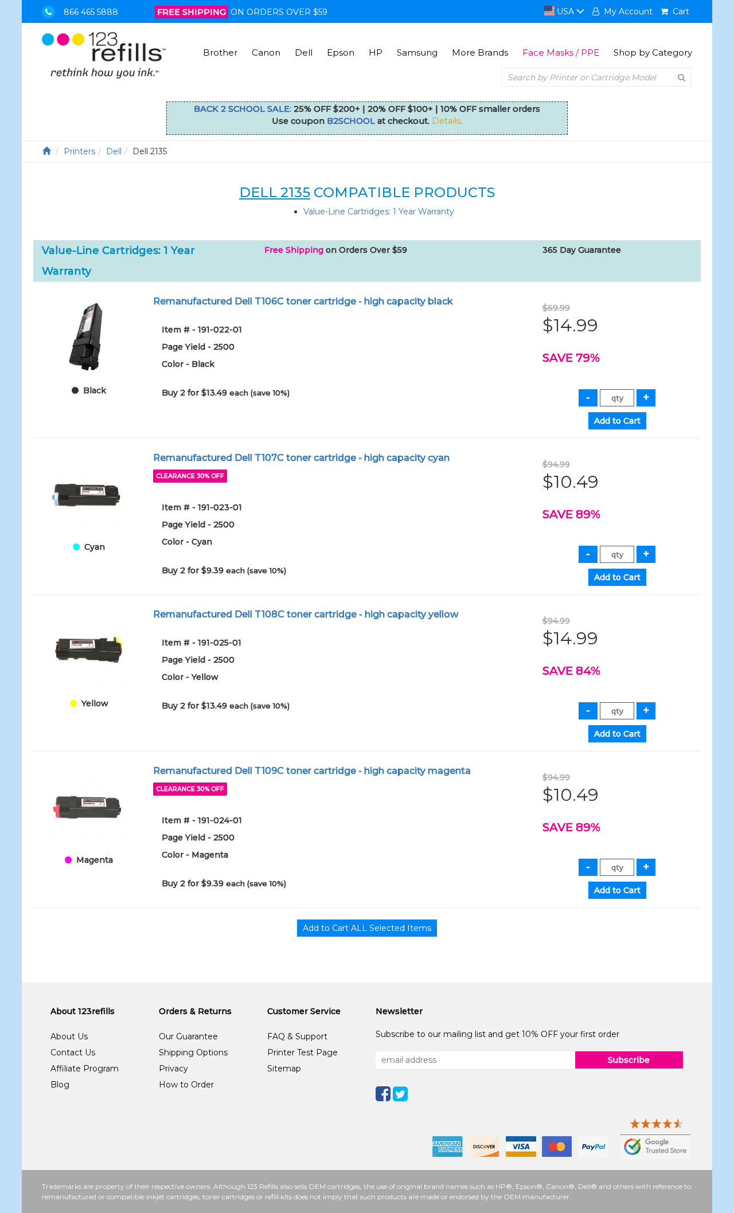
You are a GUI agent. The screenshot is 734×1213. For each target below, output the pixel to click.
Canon (266, 52)
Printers (79, 151)
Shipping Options (193, 1052)
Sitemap (284, 1068)
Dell (304, 52)
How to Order (186, 1084)
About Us (69, 1036)
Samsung (417, 52)
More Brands (480, 52)
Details (446, 121)
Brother (220, 52)
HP (375, 52)
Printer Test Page (302, 1052)
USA (565, 11)
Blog (59, 1084)
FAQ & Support (297, 1036)
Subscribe (629, 1060)
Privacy (173, 1068)
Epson (340, 52)
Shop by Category (653, 52)
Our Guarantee (188, 1036)
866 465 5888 (91, 12)
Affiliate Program (84, 1068)
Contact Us (72, 1052)
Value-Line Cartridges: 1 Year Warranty (378, 211)
